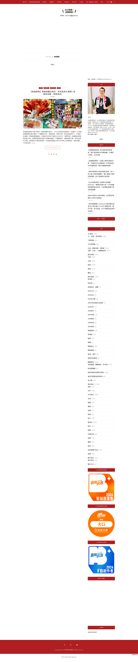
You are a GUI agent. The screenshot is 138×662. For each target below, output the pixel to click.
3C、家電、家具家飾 (95, 236)
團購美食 (91, 362)
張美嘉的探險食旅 (92, 632)
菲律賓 (90, 334)
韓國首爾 (91, 350)
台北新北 (91, 394)
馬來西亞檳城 (92, 358)
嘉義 (89, 402)
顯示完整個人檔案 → (93, 134)
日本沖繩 (91, 315)
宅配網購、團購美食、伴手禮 (97, 364)
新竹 (89, 426)
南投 (89, 387)
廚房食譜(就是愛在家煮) (34, 2)
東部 (89, 269)
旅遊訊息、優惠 (93, 287)
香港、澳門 (91, 354)
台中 (89, 391)
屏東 (89, 414)
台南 (89, 398)
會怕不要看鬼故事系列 (95, 376)
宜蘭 (89, 410)
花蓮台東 (91, 434)
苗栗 (89, 438)
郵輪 (89, 342)
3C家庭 (90, 234)
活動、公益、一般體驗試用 (97, 250)
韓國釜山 (91, 346)
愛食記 (90, 422)
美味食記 (53, 87)
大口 (89, 117)
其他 (102, 2)
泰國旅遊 (91, 330)
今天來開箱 (91, 244)
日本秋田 (91, 322)
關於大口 (25, 2)
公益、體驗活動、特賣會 (96, 248)
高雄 (59, 87)
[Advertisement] (101, 64)
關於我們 (65, 657)
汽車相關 (91, 240)
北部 (89, 261)
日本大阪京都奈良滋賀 (95, 303)
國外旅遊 (91, 277)
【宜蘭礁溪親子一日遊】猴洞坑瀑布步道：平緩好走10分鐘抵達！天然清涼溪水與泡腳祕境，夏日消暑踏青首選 (101, 163)
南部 (41, 87)
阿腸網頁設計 (135, 654)
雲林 (89, 446)
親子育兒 (91, 458)
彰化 (89, 418)
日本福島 (91, 319)
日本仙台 (91, 295)
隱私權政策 (72, 657)
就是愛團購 (91, 368)
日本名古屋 (91, 299)
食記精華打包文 (93, 450)
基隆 (89, 406)
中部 (89, 257)
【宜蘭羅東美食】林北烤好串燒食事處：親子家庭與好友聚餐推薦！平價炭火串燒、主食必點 (101, 152)
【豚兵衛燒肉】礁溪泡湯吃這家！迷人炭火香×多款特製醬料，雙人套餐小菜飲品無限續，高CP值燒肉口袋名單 (101, 174)
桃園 (89, 430)
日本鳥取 (91, 326)
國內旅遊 (46, 87)
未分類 (90, 380)
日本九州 (91, 291)
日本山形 (91, 307)
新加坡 (90, 283)
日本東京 (91, 311)
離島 (89, 273)
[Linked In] (56, 154)
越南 (89, 338)
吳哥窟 (90, 279)
